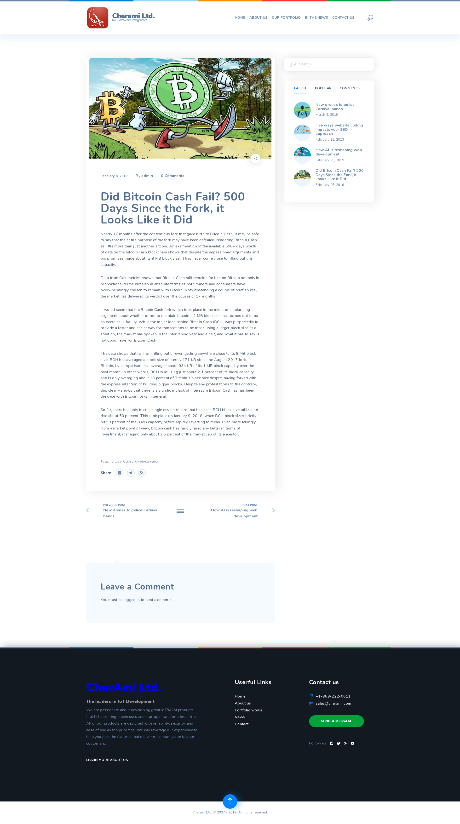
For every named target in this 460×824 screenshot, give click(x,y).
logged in (132, 599)
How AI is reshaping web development (339, 152)
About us (258, 17)
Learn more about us (107, 760)
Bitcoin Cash (121, 461)
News (240, 717)
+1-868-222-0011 (333, 696)
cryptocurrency (147, 461)
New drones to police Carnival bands (335, 107)
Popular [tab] (323, 88)
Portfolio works (248, 710)
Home (240, 17)
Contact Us (343, 17)
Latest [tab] (300, 88)
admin (147, 175)
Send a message (336, 721)
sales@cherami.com (333, 703)
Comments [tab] (350, 88)
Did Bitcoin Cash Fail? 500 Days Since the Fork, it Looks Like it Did (340, 175)
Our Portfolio (286, 17)
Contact (241, 724)
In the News (316, 17)
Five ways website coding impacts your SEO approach (339, 129)
